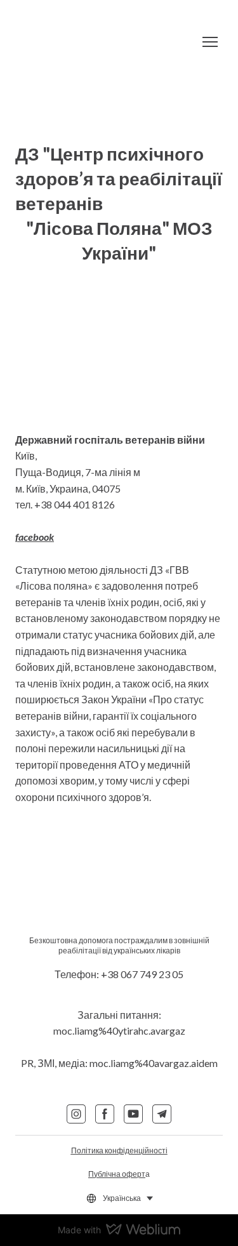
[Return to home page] (106, 42)
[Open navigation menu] (210, 42)
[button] (76, 1113)
